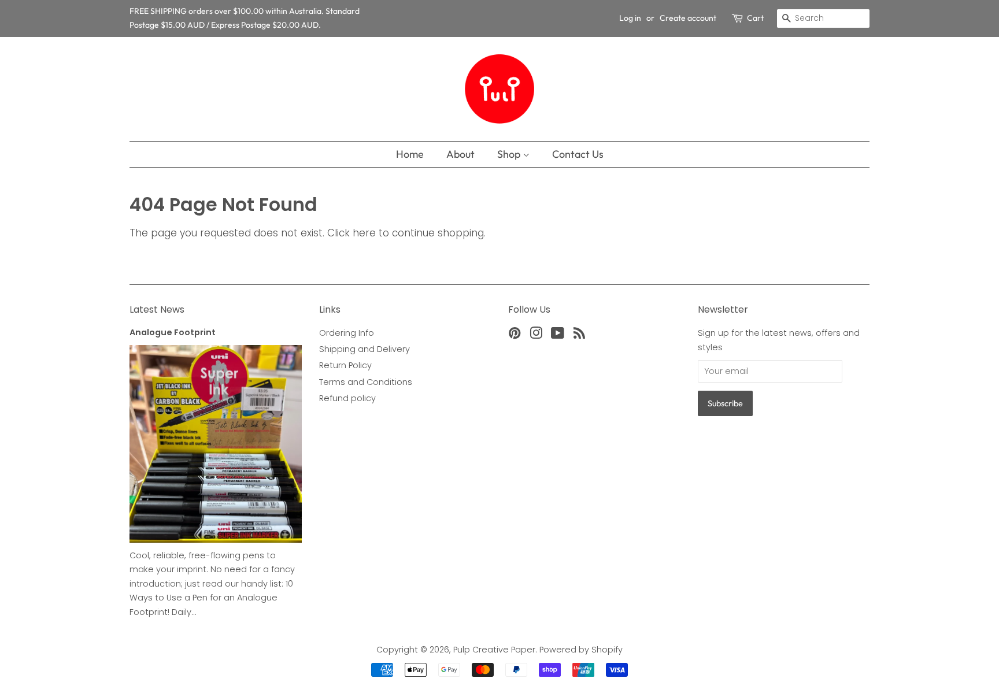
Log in (630, 18)
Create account (688, 18)
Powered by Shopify (581, 649)
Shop (510, 154)
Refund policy (347, 398)
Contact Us (578, 154)
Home (410, 154)
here (364, 233)
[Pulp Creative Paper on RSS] (579, 335)
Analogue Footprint (173, 332)
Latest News (157, 309)
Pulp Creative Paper (494, 649)
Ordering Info (346, 333)
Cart (755, 18)
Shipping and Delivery (364, 349)
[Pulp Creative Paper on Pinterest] (514, 335)
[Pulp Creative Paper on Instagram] (536, 335)
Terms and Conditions (365, 382)
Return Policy (345, 365)
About (460, 154)
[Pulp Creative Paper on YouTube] (557, 335)
